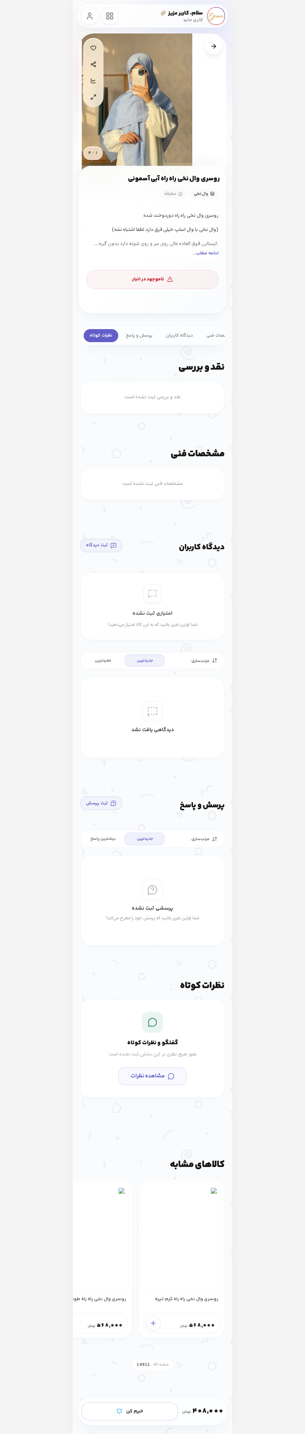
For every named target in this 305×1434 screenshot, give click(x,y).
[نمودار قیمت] (93, 80)
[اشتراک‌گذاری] (93, 64)
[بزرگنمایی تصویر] (93, 97)
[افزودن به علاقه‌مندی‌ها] (93, 48)
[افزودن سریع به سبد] (153, 1323)
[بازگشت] (213, 46)
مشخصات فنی (219, 335)
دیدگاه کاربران (179, 335)
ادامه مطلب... (205, 253)
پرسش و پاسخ (139, 335)
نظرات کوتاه (101, 335)
